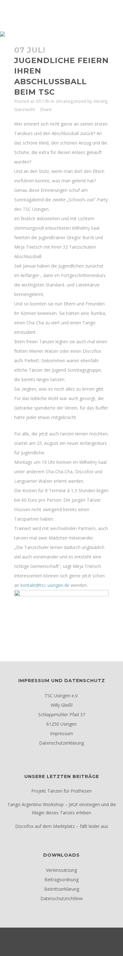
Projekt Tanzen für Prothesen (61, 791)
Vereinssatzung (61, 870)
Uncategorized (71, 101)
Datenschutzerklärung (61, 743)
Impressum (61, 733)
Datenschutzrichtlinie (61, 898)
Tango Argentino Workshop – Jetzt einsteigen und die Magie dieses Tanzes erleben (61, 808)
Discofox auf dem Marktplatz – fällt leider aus (61, 826)
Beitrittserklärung (61, 889)
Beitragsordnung (61, 879)
